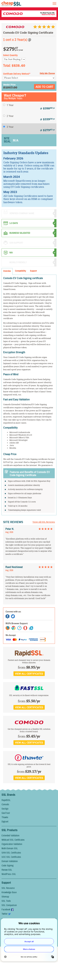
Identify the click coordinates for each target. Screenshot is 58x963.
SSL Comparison (9, 905)
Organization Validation (12, 844)
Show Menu (54, 3)
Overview (7, 271)
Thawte (5, 817)
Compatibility (20, 271)
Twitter (4, 913)
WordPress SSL (9, 874)
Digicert (5, 821)
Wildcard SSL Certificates (13, 839)
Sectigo (5, 808)
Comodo (5, 804)
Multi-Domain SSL (10, 848)
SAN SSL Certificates (11, 852)
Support (33, 271)
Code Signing (7, 865)
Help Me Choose (47, 73)
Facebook (6, 909)
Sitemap (5, 896)
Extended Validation (10, 835)
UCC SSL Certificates (11, 857)
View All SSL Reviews (43, 521)
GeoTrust (6, 813)
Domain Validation (10, 861)
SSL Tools (6, 900)
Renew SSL (7, 869)
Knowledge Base (9, 892)
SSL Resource (8, 888)
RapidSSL (6, 800)
